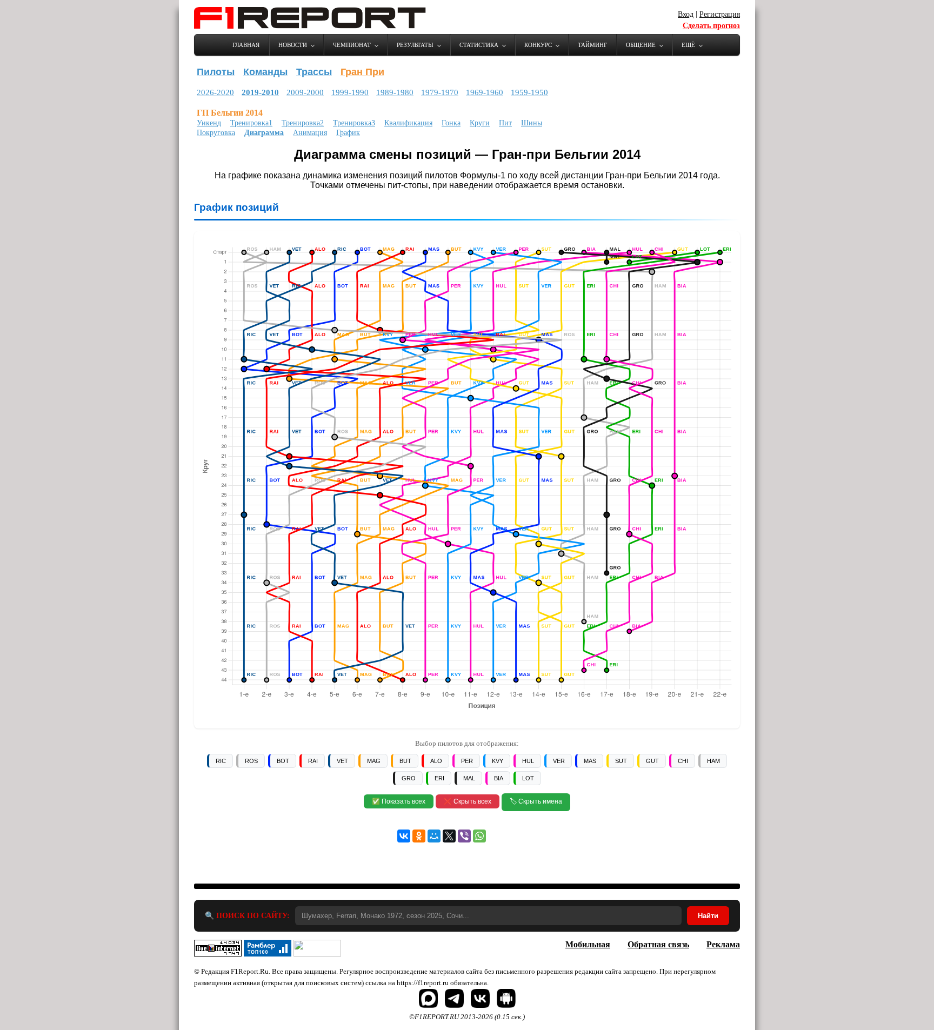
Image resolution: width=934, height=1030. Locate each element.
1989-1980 (394, 92)
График (348, 133)
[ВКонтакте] (403, 836)
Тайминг (592, 45)
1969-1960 (484, 92)
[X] (449, 836)
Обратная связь (658, 944)
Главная (245, 45)
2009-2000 (305, 92)
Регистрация (719, 14)
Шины (531, 123)
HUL (528, 761)
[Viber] (464, 836)
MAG (374, 761)
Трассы (314, 71)
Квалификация (408, 123)
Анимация (310, 133)
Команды (265, 71)
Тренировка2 (303, 123)
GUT (652, 761)
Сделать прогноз (711, 26)
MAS (590, 761)
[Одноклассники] (418, 836)
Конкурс (538, 45)
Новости (292, 45)
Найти (708, 916)
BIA (498, 778)
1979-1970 (439, 92)
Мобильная (587, 944)
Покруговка (216, 133)
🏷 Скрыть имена (536, 801)
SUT (621, 761)
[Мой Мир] (434, 836)
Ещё (688, 45)
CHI (683, 761)
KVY (497, 761)
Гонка (451, 123)
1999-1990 (350, 92)
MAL (469, 778)
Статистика (478, 45)
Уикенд (209, 123)
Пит (505, 123)
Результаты (415, 45)
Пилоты (216, 71)
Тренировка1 (251, 123)
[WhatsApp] (479, 836)
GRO (409, 778)
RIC (221, 761)
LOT (528, 778)
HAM (713, 761)
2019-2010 (260, 92)
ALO (436, 761)
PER (467, 761)
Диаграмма (264, 133)
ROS (251, 761)
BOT (283, 761)
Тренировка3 (354, 123)
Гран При (362, 71)
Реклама (723, 944)
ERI (439, 778)
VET (342, 761)
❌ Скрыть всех (467, 801)
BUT (405, 761)
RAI (313, 761)
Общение (641, 45)
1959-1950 (529, 92)
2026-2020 (215, 92)
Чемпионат (352, 45)
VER (559, 761)
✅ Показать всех (398, 801)
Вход (685, 14)
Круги (480, 123)
